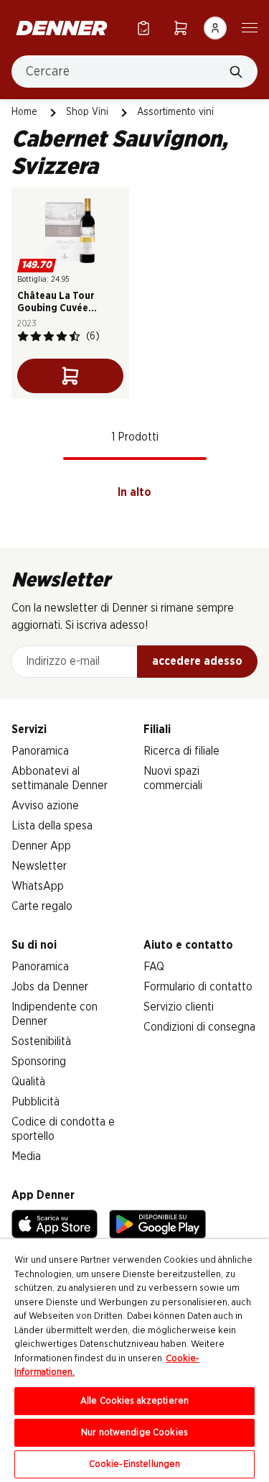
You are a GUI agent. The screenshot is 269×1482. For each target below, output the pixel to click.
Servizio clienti (178, 1007)
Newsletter (39, 866)
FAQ (153, 966)
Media (26, 1156)
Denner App (41, 846)
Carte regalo (41, 906)
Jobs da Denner (49, 987)
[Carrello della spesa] (181, 27)
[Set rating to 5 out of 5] (74, 336)
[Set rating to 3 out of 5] (49, 336)
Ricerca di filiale (181, 751)
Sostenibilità (41, 1041)
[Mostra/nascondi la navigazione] (249, 26)
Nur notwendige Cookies (134, 1432)
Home (24, 112)
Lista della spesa (52, 826)
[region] (134, 1360)
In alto (134, 492)
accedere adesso (197, 661)
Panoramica (40, 751)
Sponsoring (38, 1061)
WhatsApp (37, 886)
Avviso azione (45, 805)
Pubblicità (35, 1102)
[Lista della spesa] (143, 27)
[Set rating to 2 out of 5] (36, 336)
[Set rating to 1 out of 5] (23, 336)
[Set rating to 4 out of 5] (61, 336)
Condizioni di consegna (199, 1027)
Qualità (28, 1081)
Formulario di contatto (198, 987)
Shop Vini (87, 112)
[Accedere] (215, 28)
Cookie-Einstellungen (135, 1464)
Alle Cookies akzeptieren (134, 1401)
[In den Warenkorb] (70, 376)
